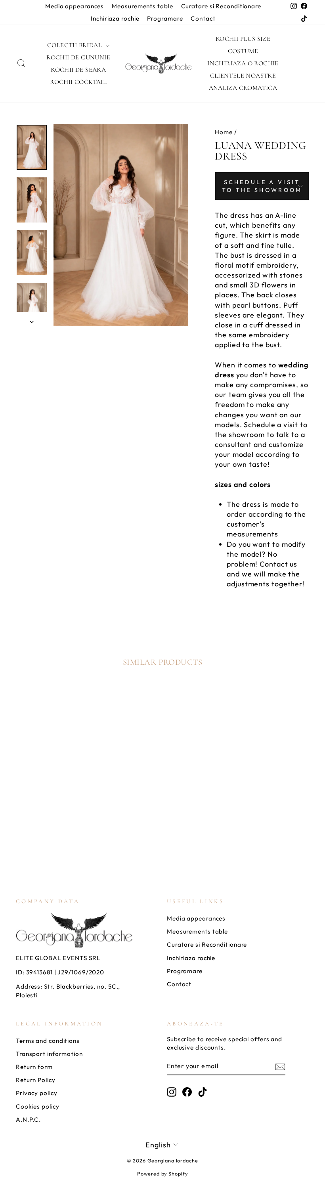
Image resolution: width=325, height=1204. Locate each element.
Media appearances (74, 6)
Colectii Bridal (75, 45)
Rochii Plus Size (243, 39)
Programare (165, 18)
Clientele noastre (243, 76)
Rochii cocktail (78, 82)
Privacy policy (36, 1093)
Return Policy (35, 1080)
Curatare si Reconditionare (221, 6)
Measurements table (142, 6)
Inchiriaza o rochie (243, 63)
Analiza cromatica (243, 88)
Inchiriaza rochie (115, 18)
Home (224, 132)
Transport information (49, 1054)
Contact (203, 18)
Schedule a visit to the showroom (262, 186)
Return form (34, 1067)
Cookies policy (37, 1106)
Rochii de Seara (78, 70)
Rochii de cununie (78, 57)
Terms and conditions (48, 1040)
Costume (243, 51)
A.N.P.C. (28, 1119)
